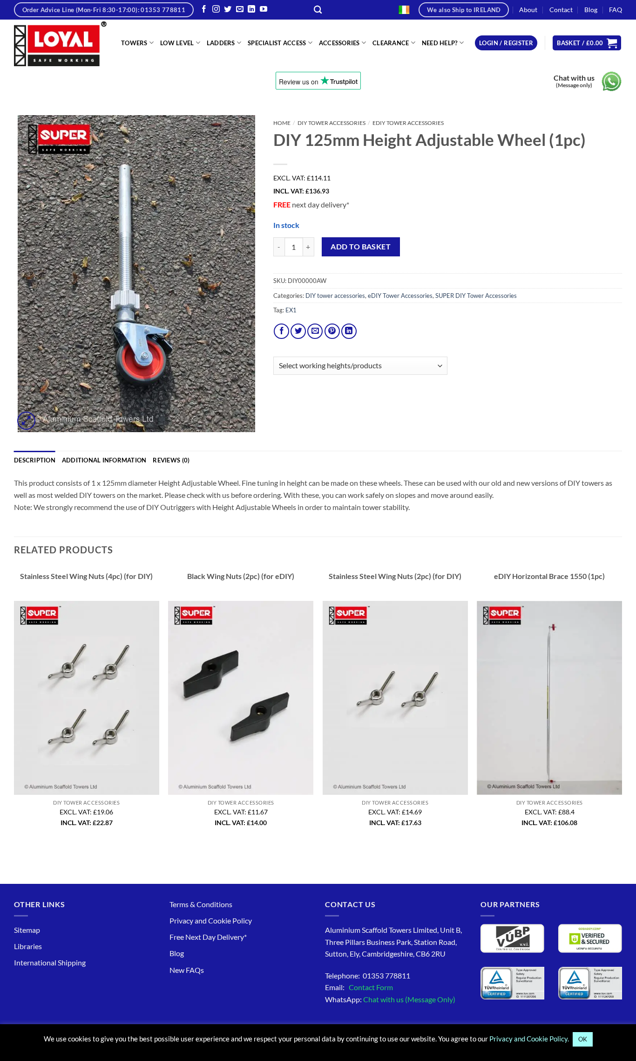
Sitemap (27, 929)
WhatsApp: (390, 999)
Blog (590, 10)
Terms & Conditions (200, 904)
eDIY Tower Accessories (408, 122)
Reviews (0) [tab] (171, 460)
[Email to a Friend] (315, 331)
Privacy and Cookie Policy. (529, 1038)
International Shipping (50, 962)
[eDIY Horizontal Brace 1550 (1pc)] (549, 698)
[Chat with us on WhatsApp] (611, 81)
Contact (561, 10)
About (528, 10)
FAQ (615, 10)
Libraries (28, 946)
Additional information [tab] (104, 460)
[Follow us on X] (227, 10)
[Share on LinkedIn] (349, 331)
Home (282, 122)
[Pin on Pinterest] (332, 331)
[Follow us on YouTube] (263, 10)
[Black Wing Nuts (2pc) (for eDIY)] (240, 698)
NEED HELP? (440, 43)
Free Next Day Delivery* (208, 936)
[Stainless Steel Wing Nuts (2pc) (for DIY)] (395, 698)
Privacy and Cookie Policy (210, 920)
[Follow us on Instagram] (216, 10)
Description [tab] (34, 460)
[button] (506, 43)
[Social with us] (240, 10)
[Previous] (14, 705)
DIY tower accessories (331, 122)
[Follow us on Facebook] (204, 10)
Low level (177, 43)
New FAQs (186, 969)
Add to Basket (361, 246)
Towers (134, 43)
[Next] (622, 705)
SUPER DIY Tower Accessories (476, 295)
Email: (359, 987)
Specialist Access (277, 43)
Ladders (221, 43)
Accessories (339, 43)
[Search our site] (318, 10)
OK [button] (582, 1039)
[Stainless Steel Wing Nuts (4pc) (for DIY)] (86, 698)
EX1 (291, 310)
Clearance (390, 43)
